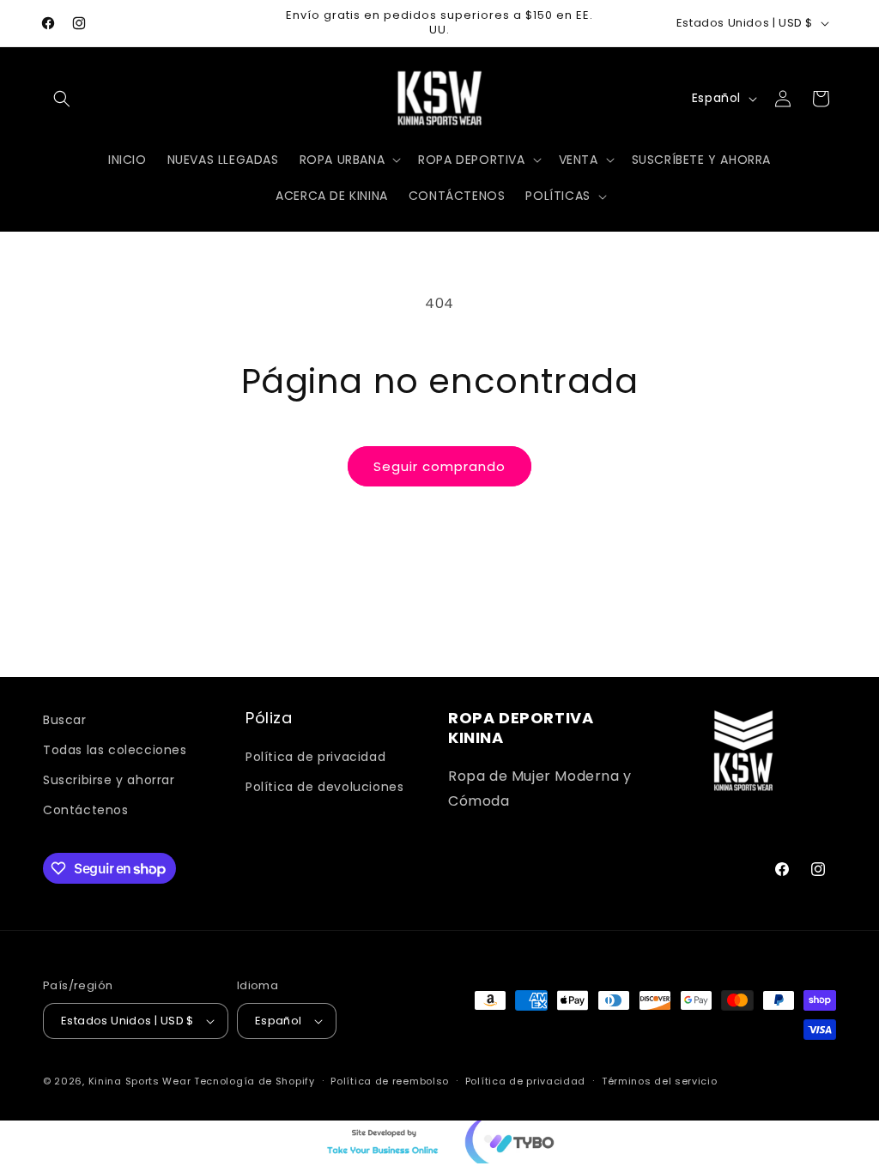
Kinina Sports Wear (139, 1081)
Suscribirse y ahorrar (109, 779)
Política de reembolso (389, 1081)
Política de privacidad (315, 756)
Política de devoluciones (324, 786)
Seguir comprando (439, 466)
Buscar (65, 719)
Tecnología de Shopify (254, 1081)
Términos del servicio (660, 1081)
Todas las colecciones (115, 749)
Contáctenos (86, 810)
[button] (62, 99)
